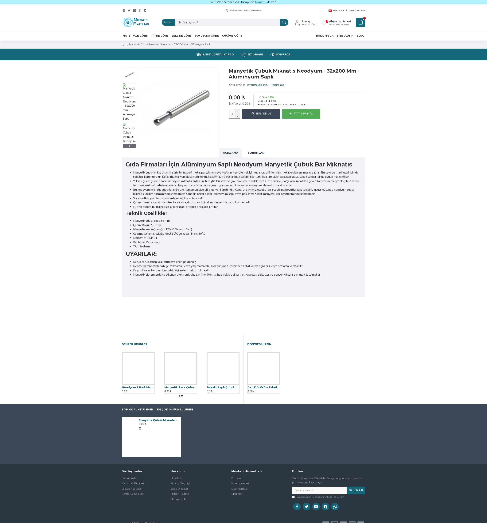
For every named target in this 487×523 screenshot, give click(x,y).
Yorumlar (256, 152)
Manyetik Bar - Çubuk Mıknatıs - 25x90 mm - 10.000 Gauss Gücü (180, 387)
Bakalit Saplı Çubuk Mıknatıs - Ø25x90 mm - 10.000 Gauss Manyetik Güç (223, 387)
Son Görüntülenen (137, 409)
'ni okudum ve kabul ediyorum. (321, 496)
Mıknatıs (260, 2)
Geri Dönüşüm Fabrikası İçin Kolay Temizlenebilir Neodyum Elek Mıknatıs (263, 387)
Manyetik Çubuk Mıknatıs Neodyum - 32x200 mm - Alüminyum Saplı (159, 420)
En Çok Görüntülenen (175, 409)
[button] (129, 69)
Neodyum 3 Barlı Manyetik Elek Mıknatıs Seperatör (138, 387)
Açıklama (230, 152)
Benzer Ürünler (134, 344)
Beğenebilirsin (259, 344)
